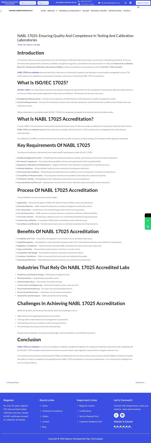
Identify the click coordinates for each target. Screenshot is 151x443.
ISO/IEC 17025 (23, 90)
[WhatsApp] (148, 220)
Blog (20, 44)
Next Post (141, 382)
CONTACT (127, 11)
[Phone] (148, 226)
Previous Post (12, 382)
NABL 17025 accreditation (28, 72)
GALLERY (85, 11)
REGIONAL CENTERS (99, 11)
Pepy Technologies (94, 439)
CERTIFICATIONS (114, 11)
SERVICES (51, 11)
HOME (43, 11)
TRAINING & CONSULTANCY (70, 11)
